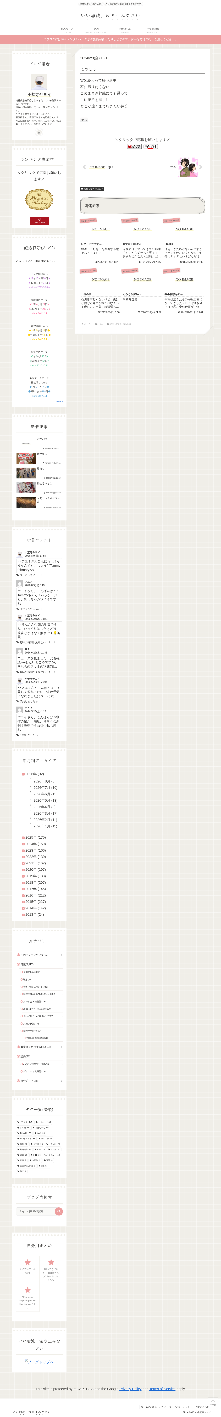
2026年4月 (41, 807)
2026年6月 (41, 794)
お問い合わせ (202, 1407)
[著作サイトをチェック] (39, 132)
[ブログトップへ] (39, 1362)
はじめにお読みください (153, 1407)
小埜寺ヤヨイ (39, 94)
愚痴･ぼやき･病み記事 (93, 189)
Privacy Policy (130, 1389)
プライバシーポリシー (180, 1407)
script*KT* (59, 402)
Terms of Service (162, 1389)
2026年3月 (41, 813)
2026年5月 (41, 800)
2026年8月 (41, 781)
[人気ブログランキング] (134, 146)
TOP (213, 1405)
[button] (59, 1211)
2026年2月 (41, 820)
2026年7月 (41, 788)
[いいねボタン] (82, 119)
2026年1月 (41, 826)
